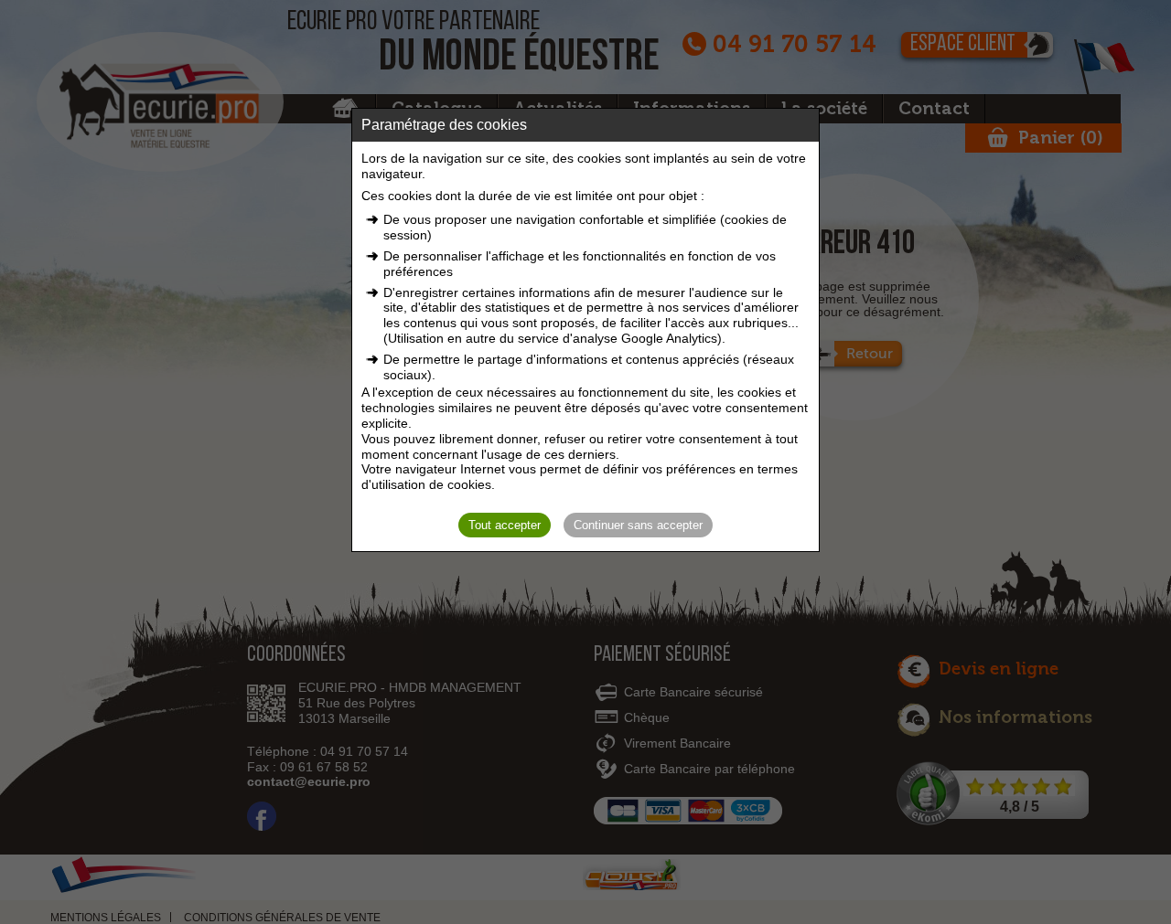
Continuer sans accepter (638, 525)
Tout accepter (504, 525)
